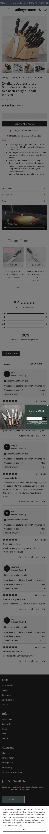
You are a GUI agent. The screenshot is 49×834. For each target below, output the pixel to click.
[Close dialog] (48, 405)
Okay (25, 830)
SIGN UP (45, 418)
